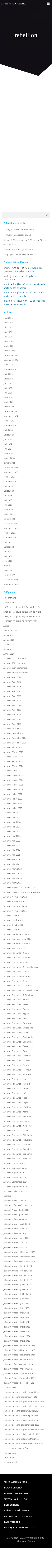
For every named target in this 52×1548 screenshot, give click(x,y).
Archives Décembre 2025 (14, 742)
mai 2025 (7, 388)
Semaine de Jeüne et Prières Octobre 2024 (23, 1443)
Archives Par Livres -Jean (14, 1163)
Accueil (6, 626)
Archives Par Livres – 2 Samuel (17, 985)
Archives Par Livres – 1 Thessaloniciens (21, 967)
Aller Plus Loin (10, 630)
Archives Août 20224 (12, 682)
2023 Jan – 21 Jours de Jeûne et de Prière (22, 607)
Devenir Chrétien (13, 1487)
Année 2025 (8, 649)
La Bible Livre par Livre (16, 1493)
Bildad (6, 300)
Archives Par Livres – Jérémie (16, 1083)
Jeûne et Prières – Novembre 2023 (19, 1350)
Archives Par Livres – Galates (16, 1060)
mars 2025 (8, 397)
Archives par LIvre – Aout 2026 (17, 939)
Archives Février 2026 (13, 766)
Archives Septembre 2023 (15, 1177)
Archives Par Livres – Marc (15, 1111)
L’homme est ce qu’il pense (18, 1516)
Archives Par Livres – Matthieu (17, 1116)
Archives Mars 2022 (12, 864)
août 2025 (8, 374)
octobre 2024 (9, 420)
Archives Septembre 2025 (15, 1186)
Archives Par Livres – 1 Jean (16, 953)
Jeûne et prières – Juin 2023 (16, 1298)
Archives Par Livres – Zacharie (17, 1158)
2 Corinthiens (9, 602)
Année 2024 (8, 644)
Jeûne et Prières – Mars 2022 (16, 1326)
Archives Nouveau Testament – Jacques (21, 892)
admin (6, 284)
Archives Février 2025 (13, 761)
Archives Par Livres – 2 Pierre (16, 976)
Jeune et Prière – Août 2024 (16, 1200)
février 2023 (9, 514)
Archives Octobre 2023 (13, 920)
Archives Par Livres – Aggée (16, 1009)
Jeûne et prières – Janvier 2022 (17, 1280)
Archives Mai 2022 (11, 840)
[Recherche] (46, 215)
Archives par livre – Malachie (16, 943)
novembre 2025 (10, 360)
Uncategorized (10, 1462)
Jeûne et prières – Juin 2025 (16, 1308)
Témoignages (9, 1453)
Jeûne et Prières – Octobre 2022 (18, 1359)
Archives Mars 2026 (12, 882)
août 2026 (8, 318)
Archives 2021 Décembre (14, 658)
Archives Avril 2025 (12, 719)
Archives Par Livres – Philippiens (18, 1135)
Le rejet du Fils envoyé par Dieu (18, 249)
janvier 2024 (9, 463)
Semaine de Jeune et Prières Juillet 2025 (21, 1434)
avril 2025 (7, 392)
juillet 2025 (8, 378)
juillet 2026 (8, 322)
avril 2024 (7, 448)
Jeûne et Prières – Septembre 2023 (19, 1378)
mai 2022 (7, 556)
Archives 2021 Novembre (15, 663)
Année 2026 (8, 653)
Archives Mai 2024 (11, 850)
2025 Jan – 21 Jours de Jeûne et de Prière (22, 616)
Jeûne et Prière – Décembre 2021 (18, 1205)
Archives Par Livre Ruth (14, 948)
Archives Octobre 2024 (13, 925)
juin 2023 (7, 495)
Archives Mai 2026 (11, 859)
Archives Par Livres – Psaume (16, 1144)
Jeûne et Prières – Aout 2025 (16, 1228)
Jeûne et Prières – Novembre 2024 (19, 1354)
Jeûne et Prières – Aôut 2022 (16, 1219)
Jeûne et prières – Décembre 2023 (19, 1256)
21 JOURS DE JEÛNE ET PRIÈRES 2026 (20, 621)
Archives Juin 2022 (12, 812)
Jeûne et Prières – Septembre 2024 (19, 1383)
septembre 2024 (11, 425)
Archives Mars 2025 (12, 878)
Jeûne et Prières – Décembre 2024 (19, 1261)
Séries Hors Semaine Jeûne (15, 1448)
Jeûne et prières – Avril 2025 (16, 1247)
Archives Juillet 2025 (12, 808)
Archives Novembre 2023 (15, 901)
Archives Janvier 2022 (13, 770)
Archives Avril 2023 (12, 710)
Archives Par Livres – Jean (15, 1079)
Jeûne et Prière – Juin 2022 (15, 1214)
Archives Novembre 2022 (15, 897)
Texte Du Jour (9, 1457)
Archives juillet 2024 (12, 803)
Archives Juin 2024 (12, 822)
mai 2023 (7, 500)
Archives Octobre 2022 (13, 915)
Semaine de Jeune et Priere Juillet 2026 (21, 1410)
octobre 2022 (9, 532)
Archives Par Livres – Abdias (16, 999)
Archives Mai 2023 (11, 845)
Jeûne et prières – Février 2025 (17, 1275)
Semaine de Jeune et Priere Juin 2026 (20, 1415)
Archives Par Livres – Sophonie (17, 1154)
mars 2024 (8, 453)
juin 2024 (7, 439)
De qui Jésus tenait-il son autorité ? (19, 254)
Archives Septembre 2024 (15, 1182)
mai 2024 (7, 444)
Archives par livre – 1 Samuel (16, 934)
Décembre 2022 (10, 523)
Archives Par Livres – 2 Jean (16, 971)
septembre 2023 (11, 481)
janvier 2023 (9, 519)
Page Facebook (12, 1522)
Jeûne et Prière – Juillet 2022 (16, 1210)
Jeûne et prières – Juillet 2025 (17, 1294)
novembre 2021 (10, 584)
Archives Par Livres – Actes (15, 1004)
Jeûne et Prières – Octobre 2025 (18, 1368)
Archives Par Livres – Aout (15, 1018)
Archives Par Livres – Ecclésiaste (18, 1037)
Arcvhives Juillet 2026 (13, 1191)
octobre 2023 (9, 476)
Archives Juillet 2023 (12, 798)
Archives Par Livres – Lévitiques (17, 1107)
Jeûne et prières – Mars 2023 (16, 1331)
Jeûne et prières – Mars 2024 (16, 1336)
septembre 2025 (11, 369)
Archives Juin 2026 (12, 836)
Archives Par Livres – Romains (17, 1149)
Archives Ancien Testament (16, 672)
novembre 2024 (10, 416)
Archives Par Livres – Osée (15, 1130)
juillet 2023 (8, 490)
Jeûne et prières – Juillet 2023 (17, 1284)
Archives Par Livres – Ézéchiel (17, 1055)
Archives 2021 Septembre (15, 668)
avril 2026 (7, 336)
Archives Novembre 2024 (15, 906)
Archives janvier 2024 (13, 780)
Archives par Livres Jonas (15, 1168)
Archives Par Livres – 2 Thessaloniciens (21, 990)
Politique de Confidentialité (19, 1527)
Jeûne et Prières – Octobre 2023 (18, 1364)
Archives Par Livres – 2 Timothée (18, 995)
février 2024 (9, 458)
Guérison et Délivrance (16, 1510)
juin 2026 (7, 327)
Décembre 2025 (10, 355)
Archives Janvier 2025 (13, 784)
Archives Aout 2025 (12, 696)
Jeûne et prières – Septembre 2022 (19, 1373)
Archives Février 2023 (13, 752)
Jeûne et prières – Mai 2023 (16, 1317)
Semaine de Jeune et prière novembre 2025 (23, 1429)
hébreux (7, 1196)
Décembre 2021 (10, 579)
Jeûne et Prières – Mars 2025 (16, 1340)
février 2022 (9, 570)
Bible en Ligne (11, 1504)
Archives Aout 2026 (12, 700)
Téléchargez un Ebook (16, 1482)
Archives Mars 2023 (12, 869)
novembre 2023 (10, 472)
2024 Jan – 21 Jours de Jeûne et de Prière (22, 611)
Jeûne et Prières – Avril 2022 (16, 1233)
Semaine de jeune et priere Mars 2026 (21, 1425)
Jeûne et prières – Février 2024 (17, 1270)
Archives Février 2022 (13, 747)
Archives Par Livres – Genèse (16, 1065)
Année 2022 (8, 635)
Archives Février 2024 (13, 756)
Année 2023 (8, 640)
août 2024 (8, 430)
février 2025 (9, 402)
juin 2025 (7, 383)
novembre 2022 (10, 528)
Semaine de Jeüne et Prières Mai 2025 (21, 1439)
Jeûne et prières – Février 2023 (17, 1266)
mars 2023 (8, 509)
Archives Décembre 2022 (14, 728)
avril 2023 (7, 505)
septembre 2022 (11, 537)
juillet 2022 (8, 547)
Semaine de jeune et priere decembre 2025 (23, 1401)
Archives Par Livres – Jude (15, 1097)
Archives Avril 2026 (12, 724)
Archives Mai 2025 (11, 854)
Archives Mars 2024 (12, 873)
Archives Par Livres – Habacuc (17, 1069)
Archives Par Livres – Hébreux (17, 1074)
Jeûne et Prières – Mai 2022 (16, 1312)
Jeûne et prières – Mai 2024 (16, 1322)
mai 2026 (7, 332)
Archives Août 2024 (12, 691)
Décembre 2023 (10, 467)
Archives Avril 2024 (12, 714)
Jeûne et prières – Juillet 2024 (17, 1289)
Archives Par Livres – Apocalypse (18, 1023)
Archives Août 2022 (12, 677)
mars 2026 (8, 341)
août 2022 (8, 542)
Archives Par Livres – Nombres (17, 1125)
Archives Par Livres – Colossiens (18, 1027)
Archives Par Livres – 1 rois (15, 962)
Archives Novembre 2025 (15, 911)
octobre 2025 (9, 364)
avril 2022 (7, 561)
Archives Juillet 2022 (12, 794)
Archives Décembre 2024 (14, 738)
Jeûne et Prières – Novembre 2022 (19, 1345)
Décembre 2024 (10, 411)
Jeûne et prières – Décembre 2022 (19, 1252)
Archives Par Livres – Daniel (16, 1032)
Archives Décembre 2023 (14, 733)
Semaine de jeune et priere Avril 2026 (21, 1397)
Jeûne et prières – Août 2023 (16, 1224)
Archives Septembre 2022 (15, 1172)
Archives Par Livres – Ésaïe (15, 1046)
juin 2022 (7, 551)
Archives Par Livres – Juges (15, 1102)
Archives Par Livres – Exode (16, 1051)
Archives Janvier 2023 (13, 775)
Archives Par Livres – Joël (14, 1093)
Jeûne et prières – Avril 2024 (16, 1242)
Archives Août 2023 (12, 686)
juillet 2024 (8, 434)
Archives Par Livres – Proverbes (17, 1140)
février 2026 (9, 346)
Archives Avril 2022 (12, 705)
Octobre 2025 (9, 1387)
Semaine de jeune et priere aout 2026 (21, 1392)
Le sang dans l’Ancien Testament (18, 229)
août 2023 (8, 486)
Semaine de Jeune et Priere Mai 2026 (20, 1420)
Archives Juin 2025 (12, 826)
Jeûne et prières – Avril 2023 (16, 1238)
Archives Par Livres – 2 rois (15, 981)
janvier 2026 (9, 350)
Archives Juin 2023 (12, 817)
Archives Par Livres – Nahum (16, 1121)
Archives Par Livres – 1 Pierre (16, 957)
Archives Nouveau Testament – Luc (19, 887)
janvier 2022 (9, 575)
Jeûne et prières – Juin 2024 (16, 1303)
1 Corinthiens (9, 597)
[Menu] (48, 3)
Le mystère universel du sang (17, 235)
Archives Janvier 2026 (13, 789)
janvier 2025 (9, 406)
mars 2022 (8, 565)
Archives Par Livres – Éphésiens (18, 1041)
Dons (27, 1499)
